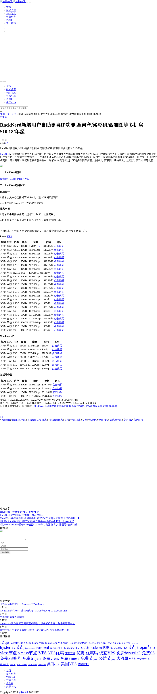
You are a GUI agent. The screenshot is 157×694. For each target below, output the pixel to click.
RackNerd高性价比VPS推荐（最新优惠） (22, 515)
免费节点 (89, 658)
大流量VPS (116, 419)
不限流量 (70, 653)
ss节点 (130, 647)
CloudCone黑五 (94, 643)
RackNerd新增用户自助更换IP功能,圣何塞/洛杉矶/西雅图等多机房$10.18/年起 (75, 406)
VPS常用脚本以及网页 (12, 617)
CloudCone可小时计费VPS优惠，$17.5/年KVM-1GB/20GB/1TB (33, 610)
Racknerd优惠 (56, 419)
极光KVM (42, 665)
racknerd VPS (19, 419)
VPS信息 (11, 13)
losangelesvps (30, 648)
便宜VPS (103, 419)
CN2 (103, 642)
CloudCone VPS (35, 642)
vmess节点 (27, 653)
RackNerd (5, 154)
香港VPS (83, 664)
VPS (9, 236)
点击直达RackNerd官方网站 (15, 178)
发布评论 (5, 552)
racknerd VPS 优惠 (37, 419)
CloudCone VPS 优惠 (56, 642)
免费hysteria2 (128, 653)
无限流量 (32, 664)
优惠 (84, 419)
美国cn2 (128, 419)
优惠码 (93, 419)
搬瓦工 (12, 665)
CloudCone (18, 642)
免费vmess (69, 658)
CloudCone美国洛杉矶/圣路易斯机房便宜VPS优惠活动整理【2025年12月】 (40, 518)
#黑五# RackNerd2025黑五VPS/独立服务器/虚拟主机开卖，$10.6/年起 (37, 521)
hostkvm (135, 643)
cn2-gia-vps (123, 642)
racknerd (6, 419)
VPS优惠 (76, 419)
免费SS (148, 653)
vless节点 (8, 653)
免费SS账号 (10, 658)
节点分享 (11, 16)
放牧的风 (23, 692)
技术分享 (11, 10)
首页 (8, 7)
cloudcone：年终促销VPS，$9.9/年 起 (20, 511)
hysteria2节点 (12, 647)
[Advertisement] (78, 56)
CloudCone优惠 (78, 642)
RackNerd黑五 (117, 648)
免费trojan (32, 658)
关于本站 (11, 23)
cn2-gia (112, 642)
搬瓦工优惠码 (22, 665)
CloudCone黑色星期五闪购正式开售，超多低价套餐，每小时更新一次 (37, 623)
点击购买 (59, 246)
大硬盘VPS (143, 658)
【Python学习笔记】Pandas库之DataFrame (22, 604)
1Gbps (39, 246)
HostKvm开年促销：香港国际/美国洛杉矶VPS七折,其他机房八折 (34, 630)
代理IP (9, 20)
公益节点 (107, 658)
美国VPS (138, 419)
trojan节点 (146, 647)
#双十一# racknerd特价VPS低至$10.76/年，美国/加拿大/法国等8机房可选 (38, 524)
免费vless (50, 658)
